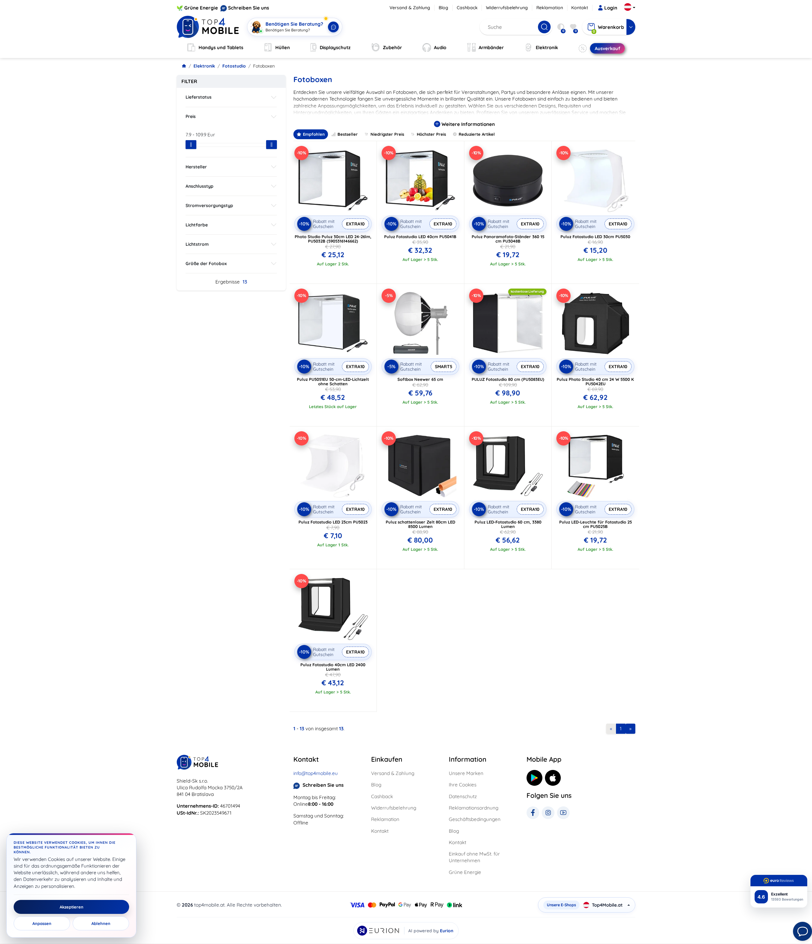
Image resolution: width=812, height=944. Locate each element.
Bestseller (347, 134)
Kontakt (579, 7)
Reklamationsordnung (473, 808)
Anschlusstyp (199, 186)
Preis (191, 116)
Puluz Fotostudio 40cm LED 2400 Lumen (332, 667)
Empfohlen (314, 134)
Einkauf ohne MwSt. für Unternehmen (474, 857)
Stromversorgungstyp (209, 205)
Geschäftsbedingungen (475, 819)
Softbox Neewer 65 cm (420, 379)
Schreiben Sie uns (248, 8)
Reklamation (549, 7)
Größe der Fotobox (206, 263)
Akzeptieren (71, 906)
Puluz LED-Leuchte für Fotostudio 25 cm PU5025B (595, 524)
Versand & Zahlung (410, 7)
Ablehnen (100, 923)
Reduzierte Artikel (477, 134)
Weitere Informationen (467, 124)
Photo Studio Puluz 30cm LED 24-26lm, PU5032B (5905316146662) (333, 239)
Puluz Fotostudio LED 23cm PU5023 (333, 521)
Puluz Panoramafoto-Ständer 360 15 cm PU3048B (508, 239)
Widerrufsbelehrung (507, 7)
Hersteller (196, 167)
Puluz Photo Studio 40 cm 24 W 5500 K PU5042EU (595, 381)
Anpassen (41, 923)
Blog (443, 7)
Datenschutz (463, 796)
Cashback (467, 7)
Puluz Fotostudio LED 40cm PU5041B (420, 236)
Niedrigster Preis (387, 134)
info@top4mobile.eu (315, 773)
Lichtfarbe (197, 225)
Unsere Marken (466, 773)
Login (610, 8)
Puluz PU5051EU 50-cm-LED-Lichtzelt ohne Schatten (333, 381)
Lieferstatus (199, 97)
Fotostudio (234, 66)
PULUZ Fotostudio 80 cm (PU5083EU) (508, 379)
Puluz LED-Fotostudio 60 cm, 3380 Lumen (508, 524)
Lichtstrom (197, 244)
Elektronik (204, 66)
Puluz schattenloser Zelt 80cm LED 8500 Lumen (420, 524)
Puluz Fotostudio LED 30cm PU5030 (595, 236)
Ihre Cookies (462, 785)
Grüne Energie (201, 8)
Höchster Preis (431, 134)
